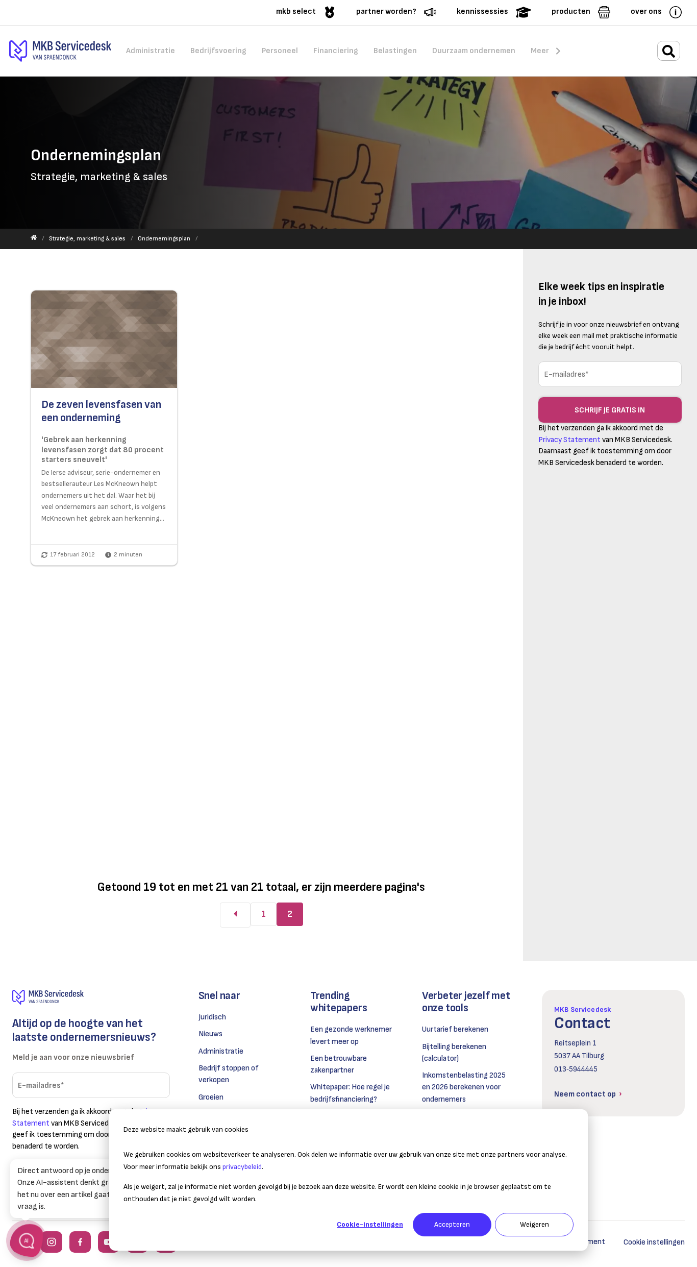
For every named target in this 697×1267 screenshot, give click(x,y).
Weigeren (534, 1224)
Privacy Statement (569, 440)
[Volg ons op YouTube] (108, 1242)
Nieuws (210, 1034)
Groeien (210, 1097)
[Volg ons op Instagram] (51, 1242)
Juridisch (212, 1017)
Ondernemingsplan (164, 238)
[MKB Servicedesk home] (91, 997)
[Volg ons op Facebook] (80, 1242)
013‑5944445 (576, 1069)
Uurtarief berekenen (455, 1029)
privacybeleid (242, 1166)
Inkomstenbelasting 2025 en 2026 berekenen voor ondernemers (464, 1087)
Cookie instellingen (654, 1242)
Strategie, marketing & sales (87, 238)
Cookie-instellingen (370, 1224)
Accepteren (452, 1224)
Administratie (220, 1051)
